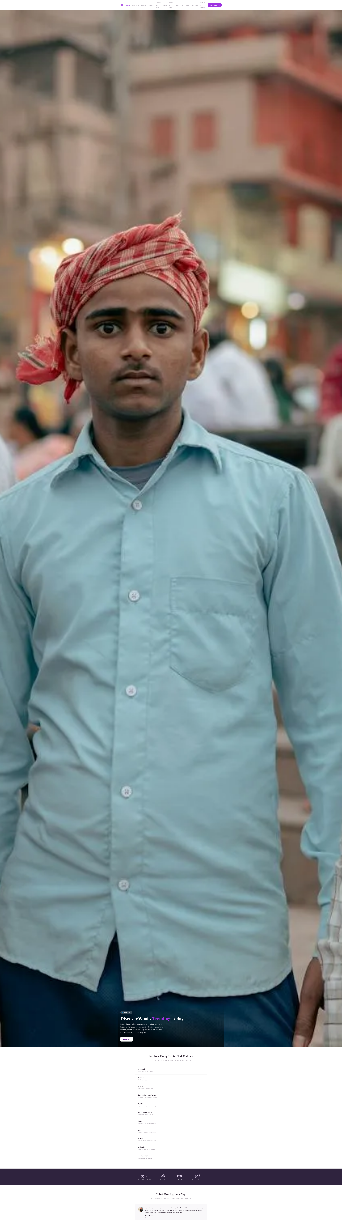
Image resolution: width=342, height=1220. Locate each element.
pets (182, 5)
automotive (135, 5)
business (144, 5)
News (177, 5)
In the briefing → (215, 5)
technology (195, 5)
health (165, 5)
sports (187, 5)
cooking (151, 5)
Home (128, 5)
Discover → (126, 1039)
